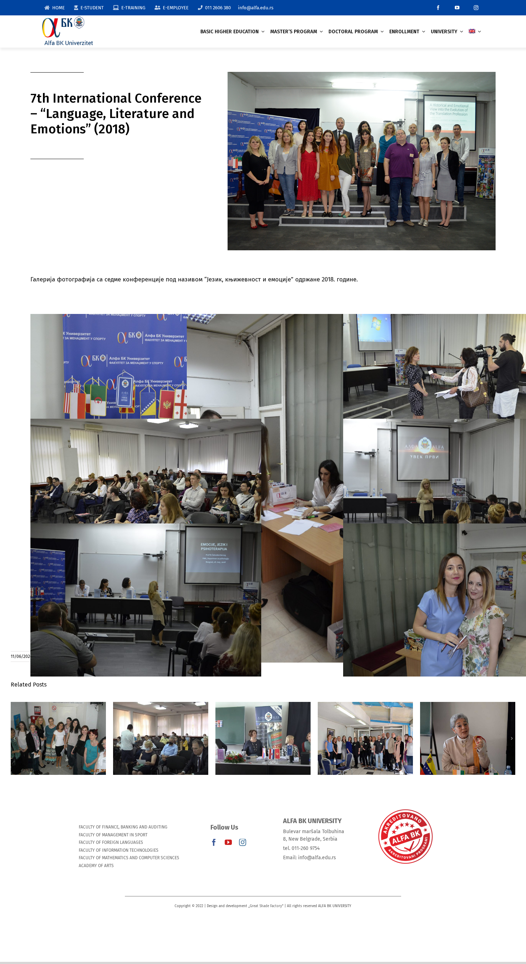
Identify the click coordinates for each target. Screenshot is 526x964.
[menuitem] (475, 32)
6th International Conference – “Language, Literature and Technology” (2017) (263, 719)
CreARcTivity (467, 732)
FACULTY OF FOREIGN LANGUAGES (111, 842)
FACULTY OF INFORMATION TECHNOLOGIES (119, 850)
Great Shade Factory (266, 906)
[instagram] (476, 7)
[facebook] (438, 7)
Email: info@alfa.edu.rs (309, 858)
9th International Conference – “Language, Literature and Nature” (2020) (58, 719)
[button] (14, 738)
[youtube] (457, 7)
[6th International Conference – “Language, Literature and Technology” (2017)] (263, 738)
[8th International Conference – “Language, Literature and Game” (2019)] (160, 738)
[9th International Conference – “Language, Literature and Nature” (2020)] (58, 738)
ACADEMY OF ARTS (96, 865)
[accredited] (405, 808)
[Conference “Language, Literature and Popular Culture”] (365, 738)
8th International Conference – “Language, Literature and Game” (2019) (160, 719)
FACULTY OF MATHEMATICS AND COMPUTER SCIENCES (129, 857)
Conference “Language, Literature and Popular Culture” (365, 723)
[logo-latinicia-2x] (67, 19)
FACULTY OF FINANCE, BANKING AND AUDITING (123, 827)
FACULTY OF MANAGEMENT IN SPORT (113, 834)
